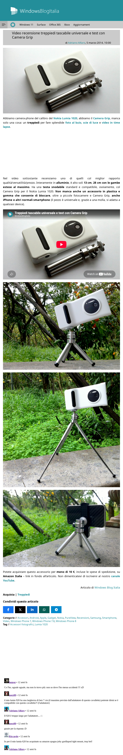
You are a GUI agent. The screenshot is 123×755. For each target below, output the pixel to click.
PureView (70, 617)
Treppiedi (24, 594)
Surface (41, 24)
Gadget (52, 617)
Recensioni (83, 617)
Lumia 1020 (41, 624)
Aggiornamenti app (84, 24)
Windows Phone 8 (66, 621)
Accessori (23, 617)
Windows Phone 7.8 (43, 621)
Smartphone (109, 617)
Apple (43, 617)
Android (34, 617)
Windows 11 (26, 24)
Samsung (95, 617)
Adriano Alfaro (76, 42)
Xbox (67, 24)
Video (6, 621)
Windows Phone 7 (21, 621)
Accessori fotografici (22, 624)
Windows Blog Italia (107, 587)
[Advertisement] (61, 153)
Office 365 (55, 24)
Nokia (60, 617)
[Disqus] (61, 714)
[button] (4, 24)
